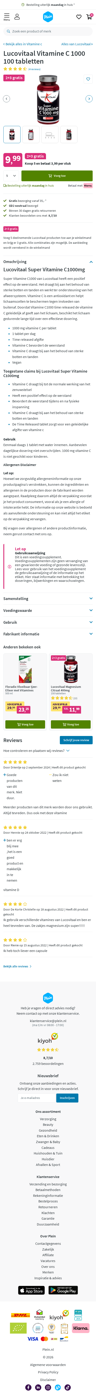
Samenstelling (15, 598)
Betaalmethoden (48, 1189)
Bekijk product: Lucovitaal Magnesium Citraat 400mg (70, 692)
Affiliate (48, 1255)
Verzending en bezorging (48, 1184)
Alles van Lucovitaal (76, 44)
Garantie (48, 1218)
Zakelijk (48, 1249)
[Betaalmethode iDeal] (54, 1339)
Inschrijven (67, 1098)
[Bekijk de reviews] (15, 69)
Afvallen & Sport (48, 1164)
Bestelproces (48, 1201)
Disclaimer (48, 1379)
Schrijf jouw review (76, 740)
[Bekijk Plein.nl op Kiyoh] (59, 1315)
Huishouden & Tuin (48, 1153)
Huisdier (48, 1159)
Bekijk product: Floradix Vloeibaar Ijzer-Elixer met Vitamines (25, 692)
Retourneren (48, 1207)
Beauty (48, 1124)
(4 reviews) (34, 69)
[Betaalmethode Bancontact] (64, 1339)
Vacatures (48, 1260)
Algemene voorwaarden (48, 1364)
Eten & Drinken (48, 1136)
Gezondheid (48, 1130)
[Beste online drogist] (51, 1328)
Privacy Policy (48, 1372)
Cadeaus (48, 1147)
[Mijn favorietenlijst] (78, 17)
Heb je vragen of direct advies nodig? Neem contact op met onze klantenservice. (48, 1011)
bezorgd (23, 206)
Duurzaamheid (48, 1224)
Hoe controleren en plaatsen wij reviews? (34, 750)
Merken (48, 1272)
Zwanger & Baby (48, 1141)
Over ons (48, 1266)
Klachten (48, 1212)
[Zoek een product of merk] (7, 31)
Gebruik (10, 622)
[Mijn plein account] (17, 17)
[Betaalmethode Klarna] (80, 1328)
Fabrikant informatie (21, 634)
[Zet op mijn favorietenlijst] (88, 79)
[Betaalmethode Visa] (32, 1339)
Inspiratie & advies (48, 1278)
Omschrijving (14, 261)
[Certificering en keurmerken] (18, 1328)
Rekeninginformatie (48, 1195)
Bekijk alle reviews (15, 966)
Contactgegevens (48, 1243)
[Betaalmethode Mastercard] (44, 1339)
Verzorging (48, 1119)
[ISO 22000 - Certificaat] (38, 1328)
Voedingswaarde (17, 610)
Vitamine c (34, 44)
